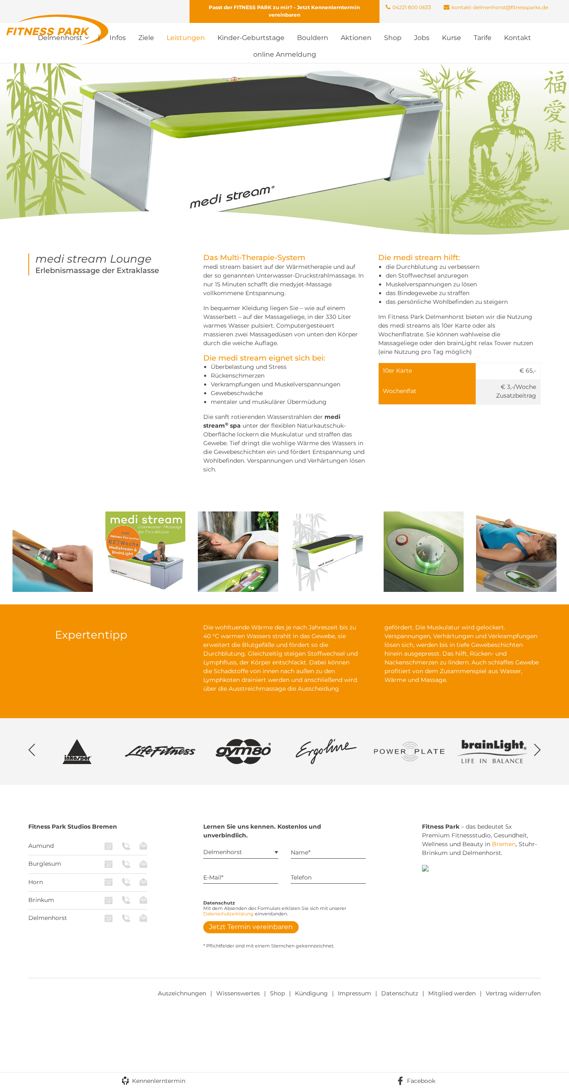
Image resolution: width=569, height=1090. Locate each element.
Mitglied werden (452, 993)
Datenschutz (399, 993)
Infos (118, 38)
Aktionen (356, 38)
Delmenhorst (47, 918)
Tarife (483, 38)
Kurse (451, 38)
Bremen (504, 844)
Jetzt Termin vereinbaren (251, 927)
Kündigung (311, 993)
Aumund (41, 845)
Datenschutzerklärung (228, 914)
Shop (393, 38)
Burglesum (44, 863)
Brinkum (41, 900)
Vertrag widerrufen (513, 993)
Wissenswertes (238, 993)
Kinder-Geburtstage (250, 38)
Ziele (146, 38)
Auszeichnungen (182, 993)
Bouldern (312, 38)
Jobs (421, 38)
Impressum (354, 993)
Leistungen (186, 38)
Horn (35, 882)
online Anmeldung (284, 54)
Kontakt (517, 38)
